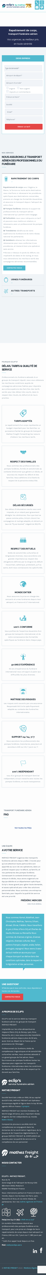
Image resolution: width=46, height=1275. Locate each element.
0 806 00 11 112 (27, 1220)
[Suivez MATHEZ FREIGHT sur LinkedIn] (35, 1250)
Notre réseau (7, 1120)
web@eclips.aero (14, 1245)
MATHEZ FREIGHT (11, 1268)
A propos (25, 1106)
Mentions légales (30, 1268)
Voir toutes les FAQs (23, 828)
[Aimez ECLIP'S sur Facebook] (41, 1250)
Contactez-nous (14, 268)
